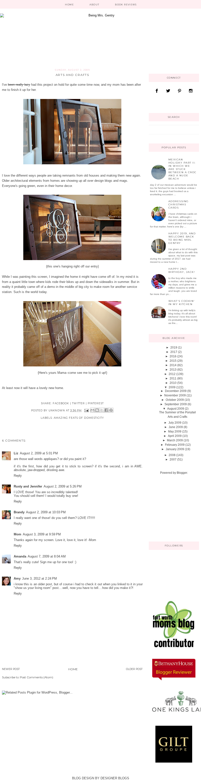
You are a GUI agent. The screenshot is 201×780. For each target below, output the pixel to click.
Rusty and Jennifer (28, 486)
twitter (78, 403)
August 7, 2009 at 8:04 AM (47, 556)
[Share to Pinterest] (111, 410)
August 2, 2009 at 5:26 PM (63, 486)
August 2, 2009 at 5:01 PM (39, 453)
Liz (16, 453)
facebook (61, 403)
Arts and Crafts (177, 416)
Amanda (20, 556)
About (94, 4)
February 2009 (175, 444)
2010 (173, 383)
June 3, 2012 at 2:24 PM (39, 578)
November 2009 (175, 395)
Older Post (134, 669)
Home (69, 4)
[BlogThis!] (97, 410)
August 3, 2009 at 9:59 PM (42, 534)
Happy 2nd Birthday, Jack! (181, 270)
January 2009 (175, 449)
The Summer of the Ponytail (177, 412)
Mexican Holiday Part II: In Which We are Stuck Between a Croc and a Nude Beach (182, 169)
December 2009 (176, 391)
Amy (17, 578)
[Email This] (92, 410)
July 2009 (174, 422)
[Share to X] (101, 410)
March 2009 (175, 440)
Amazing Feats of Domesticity (79, 417)
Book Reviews (126, 4)
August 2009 (175, 408)
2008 (172, 455)
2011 (173, 378)
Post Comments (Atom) (36, 677)
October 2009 (175, 400)
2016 (173, 356)
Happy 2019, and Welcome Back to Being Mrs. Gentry (182, 238)
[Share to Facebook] (106, 410)
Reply (18, 475)
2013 (173, 369)
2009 (172, 387)
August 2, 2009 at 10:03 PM (46, 512)
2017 (173, 352)
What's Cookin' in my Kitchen (181, 302)
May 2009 (174, 431)
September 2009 (175, 404)
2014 (173, 365)
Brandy (19, 512)
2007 (173, 459)
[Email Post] (86, 410)
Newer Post (11, 669)
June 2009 (176, 427)
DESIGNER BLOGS (114, 778)
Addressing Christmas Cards (178, 204)
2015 (173, 360)
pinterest (96, 403)
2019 (173, 347)
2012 (172, 374)
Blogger (182, 472)
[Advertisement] (173, 507)
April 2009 (175, 436)
